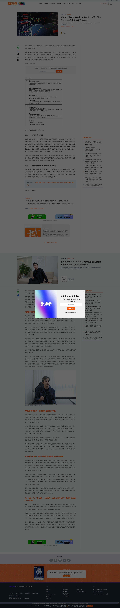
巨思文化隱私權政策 (73, 312)
